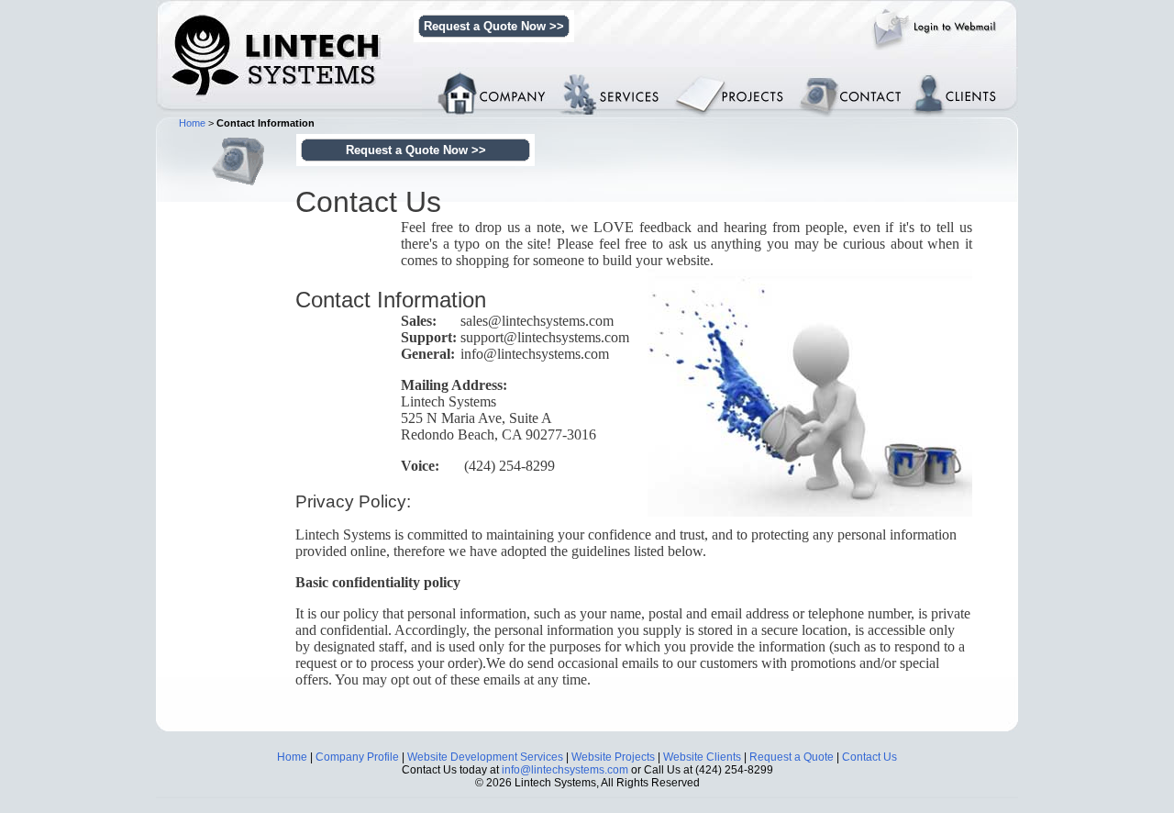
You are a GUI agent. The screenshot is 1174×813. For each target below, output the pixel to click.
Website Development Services (630, 80)
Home (192, 122)
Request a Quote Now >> (494, 26)
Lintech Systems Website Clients (965, 80)
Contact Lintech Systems (859, 80)
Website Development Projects (752, 86)
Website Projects (613, 757)
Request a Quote (791, 757)
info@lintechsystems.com (565, 769)
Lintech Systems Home (491, 73)
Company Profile (357, 757)
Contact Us (869, 757)
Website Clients (702, 757)
